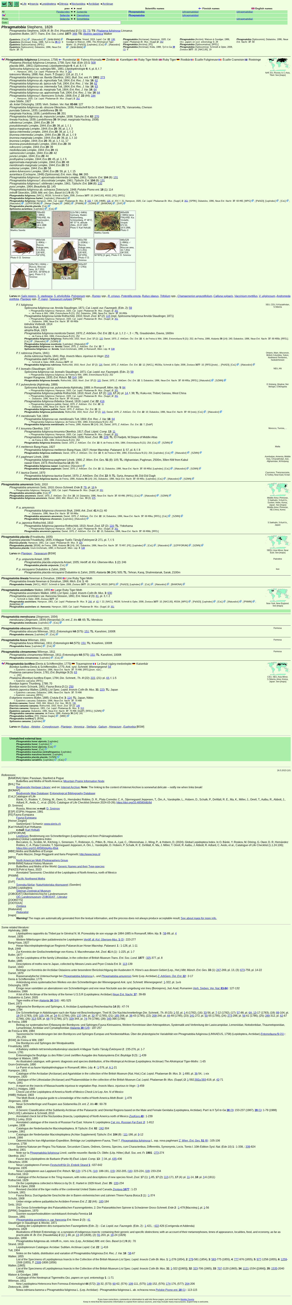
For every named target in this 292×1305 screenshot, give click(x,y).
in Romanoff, (97, 349)
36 (196, 1073)
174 (168, 1283)
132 (100, 183)
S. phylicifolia (62, 296)
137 (79, 1015)
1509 (38, 1262)
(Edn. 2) (107, 307)
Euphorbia (129, 726)
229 (106, 437)
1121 (246, 1268)
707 (219, 1268)
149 (78, 705)
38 (130, 1015)
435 (114, 1158)
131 (115, 177)
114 (69, 697)
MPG (247, 201)
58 (129, 1253)
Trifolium (165, 296)
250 (71, 686)
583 (213, 1259)
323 (195, 1268)
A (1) (92, 510)
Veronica (79, 726)
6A (250, 1012)
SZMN (92, 203)
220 (116, 1183)
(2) (100, 562)
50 (206, 1015)
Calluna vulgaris (223, 296)
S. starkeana (45, 296)
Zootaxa (21, 906)
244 (90, 601)
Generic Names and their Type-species (81, 866)
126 (108, 201)
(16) (130, 1171)
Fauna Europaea (26, 817)
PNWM (79, 203)
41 (97, 596)
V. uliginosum (267, 296)
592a (198, 1079)
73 (88, 30)
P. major (43, 299)
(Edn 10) (77, 62)
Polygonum (78, 296)
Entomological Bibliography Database (72, 793)
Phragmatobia (137, 11)
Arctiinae (107, 3)
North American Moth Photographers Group (42, 860)
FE (150, 44)
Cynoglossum (50, 726)
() (190, 11)
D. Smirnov (24, 257)
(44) (81, 95)
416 (102, 401)
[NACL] (40, 195)
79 (85, 487)
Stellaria (91, 726)
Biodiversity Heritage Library (33, 787)
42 (217, 1079)
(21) (65, 313)
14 (126, 393)
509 (93, 62)
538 (113, 349)
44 (168, 1015)
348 (74, 33)
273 (102, 77)
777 (236, 1259)
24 (55, 1015)
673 (242, 970)
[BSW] (37, 545)
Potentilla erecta (131, 296)
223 (102, 689)
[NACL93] (203, 49)
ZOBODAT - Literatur (54, 896)
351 (78, 98)
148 (149, 1283)
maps (282, 75)
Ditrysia (63, 3)
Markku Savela (187, 1299)
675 (93, 498)
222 (93, 678)
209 (154, 1015)
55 (84, 30)
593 (203, 1079)
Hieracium (115, 726)
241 (192, 1015)
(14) (74, 377)
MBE (67, 203)
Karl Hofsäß (85, 227)
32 (93, 1015)
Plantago (25, 299)
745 (74, 703)
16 (92, 487)
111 (125, 1134)
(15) (112, 1171)
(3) (85, 596)
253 (107, 356)
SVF (120, 203)
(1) (57, 42)
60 (114, 1283)
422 (156, 1225)
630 (109, 593)
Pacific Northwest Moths (30, 878)
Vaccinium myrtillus (246, 296)
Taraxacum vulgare (60, 299)
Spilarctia (65, 15)
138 (113, 39)
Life (24, 3)
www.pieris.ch (52, 823)
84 (123, 387)
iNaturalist (37, 39)
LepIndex (92, 44)
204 (187, 1283)
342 (161, 42)
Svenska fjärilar (25, 884)
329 (71, 1018)
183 (101, 1201)
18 (17, 1015)
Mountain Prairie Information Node (83, 781)
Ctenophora (83, 15)
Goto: (5, 22)
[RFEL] (40, 44)
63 (96, 86)
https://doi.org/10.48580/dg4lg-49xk (37, 848)
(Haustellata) (62, 30)
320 (80, 542)
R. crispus (114, 296)
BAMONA (106, 203)
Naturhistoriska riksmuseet (52, 884)
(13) (77, 1171)
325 (148, 957)
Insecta (34, 3)
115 (108, 316)
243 (69, 71)
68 (47, 1018)
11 (114, 431)
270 (96, 116)
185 (116, 1015)
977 (259, 1259)
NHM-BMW (53, 39)
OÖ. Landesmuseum (28, 896)
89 (277, 1012)
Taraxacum (40, 553)
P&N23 (81, 44)
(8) (99, 177)
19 (112, 1235)
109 (130, 1283)
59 (130, 307)
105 (41, 1015)
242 (101, 1128)
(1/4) (219, 338)
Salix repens (28, 296)
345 (109, 1018)
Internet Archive (70, 787)
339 (248, 1146)
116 (100, 364)
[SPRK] (193, 201)
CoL (24, 39)
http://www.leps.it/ (89, 854)
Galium (102, 726)
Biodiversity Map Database (32, 793)
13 (254, 1012)
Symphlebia (83, 19)
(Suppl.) (147, 40)
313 (82, 708)
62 (96, 80)
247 (218, 970)
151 (86, 631)
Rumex (96, 296)
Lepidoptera (49, 3)
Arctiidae (94, 3)
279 (191, 1259)
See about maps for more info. (199, 918)
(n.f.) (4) (56, 192)
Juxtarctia (82, 11)
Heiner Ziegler (52, 203)
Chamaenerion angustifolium (194, 296)
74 (85, 1018)
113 (125, 964)
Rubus (25, 726)
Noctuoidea (78, 3)
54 (109, 666)
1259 (284, 1259)
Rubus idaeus (150, 296)
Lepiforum (22, 836)
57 (238, 1012)
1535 (274, 1268)
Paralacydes (63, 11)
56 (243, 1015)
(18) (147, 1171)
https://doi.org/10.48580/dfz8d (134, 802)
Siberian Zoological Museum (33, 890)
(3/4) (106, 572)
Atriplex (35, 726)
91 (98, 1235)
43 (97, 601)
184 (93, 95)
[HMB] (102, 201)
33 (205, 1012)
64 (95, 89)
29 (98, 1283)
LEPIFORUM (32, 203)
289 (267, 1015)
